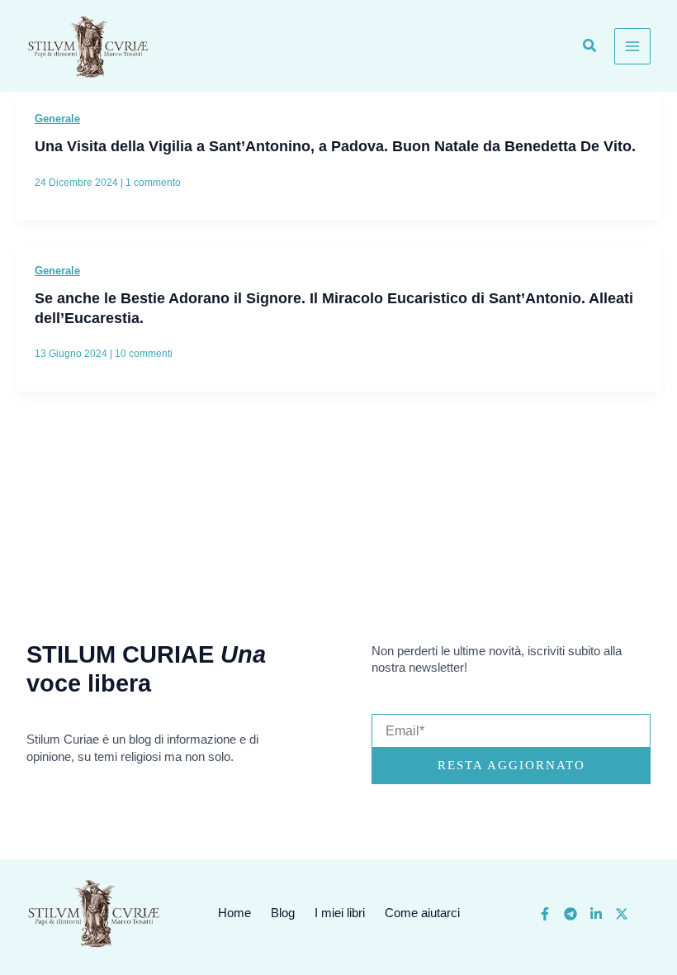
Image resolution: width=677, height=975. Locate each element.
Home (234, 913)
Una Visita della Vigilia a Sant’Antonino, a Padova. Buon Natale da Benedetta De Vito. (335, 146)
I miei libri (340, 913)
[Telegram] (570, 913)
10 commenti (144, 353)
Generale (57, 118)
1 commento (153, 182)
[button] (590, 48)
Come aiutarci (422, 913)
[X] (621, 913)
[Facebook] (545, 913)
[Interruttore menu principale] (632, 46)
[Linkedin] (596, 913)
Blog (283, 913)
